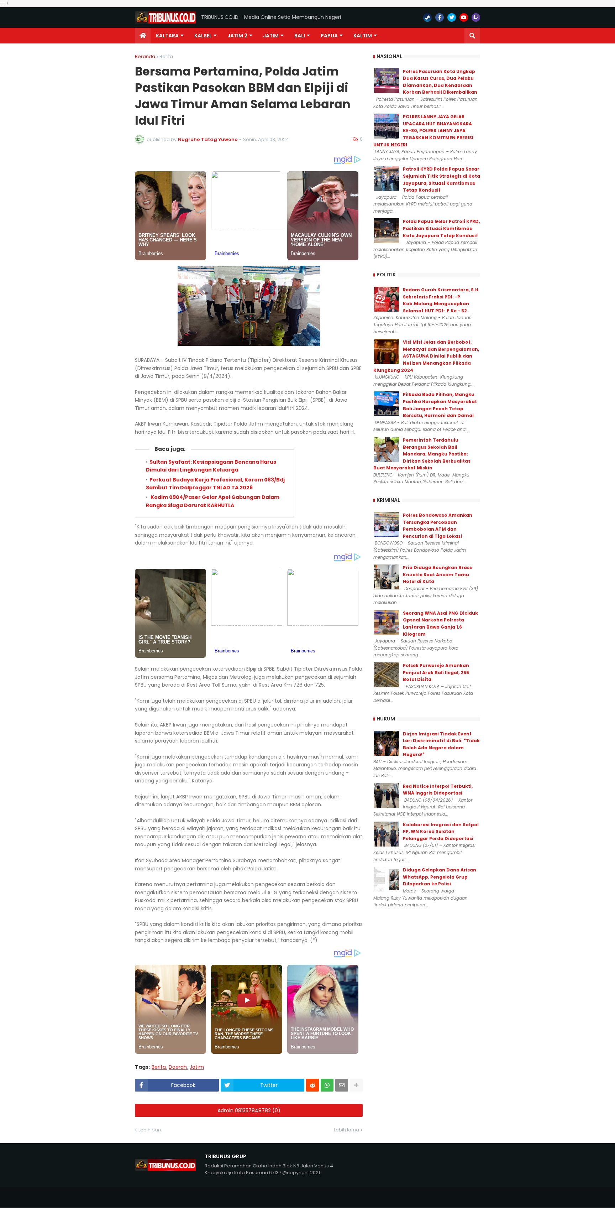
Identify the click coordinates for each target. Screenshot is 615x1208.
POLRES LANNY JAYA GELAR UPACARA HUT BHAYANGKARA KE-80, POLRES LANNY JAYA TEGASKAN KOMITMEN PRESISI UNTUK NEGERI (423, 130)
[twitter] (451, 17)
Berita (166, 56)
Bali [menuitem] (299, 35)
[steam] (427, 17)
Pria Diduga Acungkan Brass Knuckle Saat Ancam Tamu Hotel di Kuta (437, 574)
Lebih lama (346, 1130)
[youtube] (463, 17)
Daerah (178, 1067)
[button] (472, 35)
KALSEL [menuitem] (203, 35)
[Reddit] (312, 1085)
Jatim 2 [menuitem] (237, 35)
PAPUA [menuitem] (329, 35)
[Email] (341, 1085)
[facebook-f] (439, 17)
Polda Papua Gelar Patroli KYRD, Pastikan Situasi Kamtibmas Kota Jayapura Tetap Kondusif (441, 228)
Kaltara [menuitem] (167, 35)
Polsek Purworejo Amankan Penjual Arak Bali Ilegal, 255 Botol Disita (436, 672)
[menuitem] (143, 35)
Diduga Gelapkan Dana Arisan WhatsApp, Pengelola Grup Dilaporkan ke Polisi (439, 877)
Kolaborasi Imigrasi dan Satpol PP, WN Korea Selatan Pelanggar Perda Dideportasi (441, 832)
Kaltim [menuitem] (362, 35)
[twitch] (476, 17)
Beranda (145, 56)
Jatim (197, 1067)
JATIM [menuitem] (271, 35)
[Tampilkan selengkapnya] (356, 1085)
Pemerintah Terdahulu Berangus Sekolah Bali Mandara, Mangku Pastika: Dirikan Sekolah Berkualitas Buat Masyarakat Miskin (422, 454)
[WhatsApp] (327, 1085)
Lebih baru (150, 1130)
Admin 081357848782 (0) (248, 1110)
